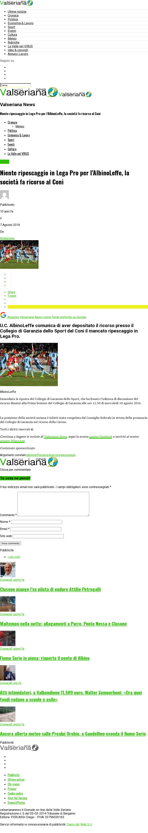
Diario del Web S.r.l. (79, 824)
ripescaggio (68, 455)
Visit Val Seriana (17, 798)
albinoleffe (33, 455)
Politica (13, 19)
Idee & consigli (18, 50)
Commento (8, 515)
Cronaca (13, 15)
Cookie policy (15, 793)
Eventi (12, 31)
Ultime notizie (17, 11)
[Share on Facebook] (78, 274)
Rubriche (13, 42)
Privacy (12, 788)
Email (4, 529)
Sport (11, 27)
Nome (5, 522)
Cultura (12, 35)
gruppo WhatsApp (12, 441)
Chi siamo (13, 784)
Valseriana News (55, 436)
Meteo (12, 38)
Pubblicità (13, 775)
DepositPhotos (16, 802)
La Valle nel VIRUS (20, 46)
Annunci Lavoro (18, 54)
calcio (45, 455)
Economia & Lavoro (21, 23)
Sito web (6, 536)
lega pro (54, 455)
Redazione (7, 238)
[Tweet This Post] (78, 278)
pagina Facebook (100, 436)
